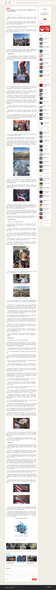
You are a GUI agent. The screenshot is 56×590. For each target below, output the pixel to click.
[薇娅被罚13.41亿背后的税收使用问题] (41, 67)
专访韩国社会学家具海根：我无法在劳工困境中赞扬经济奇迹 (46, 118)
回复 (45, 17)
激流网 (44, 12)
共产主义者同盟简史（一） (46, 145)
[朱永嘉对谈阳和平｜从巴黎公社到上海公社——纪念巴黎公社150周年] (41, 179)
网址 (27, 570)
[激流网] (8, 2)
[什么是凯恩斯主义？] (41, 98)
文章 (43, 17)
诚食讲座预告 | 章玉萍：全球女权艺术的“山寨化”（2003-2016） (46, 196)
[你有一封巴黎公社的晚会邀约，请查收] (41, 213)
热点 (18, 2)
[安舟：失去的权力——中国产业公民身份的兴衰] (41, 110)
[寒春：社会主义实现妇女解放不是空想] (41, 106)
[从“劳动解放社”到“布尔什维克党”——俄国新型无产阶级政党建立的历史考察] (41, 85)
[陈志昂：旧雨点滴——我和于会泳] (41, 170)
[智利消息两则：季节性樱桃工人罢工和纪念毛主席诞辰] (11, 558)
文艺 (32, 2)
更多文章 (45, 19)
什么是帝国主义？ (45, 89)
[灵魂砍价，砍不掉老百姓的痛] (41, 71)
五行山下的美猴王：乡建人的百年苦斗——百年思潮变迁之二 (46, 75)
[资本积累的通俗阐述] (41, 43)
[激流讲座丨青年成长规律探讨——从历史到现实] (41, 205)
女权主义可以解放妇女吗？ (46, 113)
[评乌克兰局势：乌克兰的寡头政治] (41, 55)
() (19, 539)
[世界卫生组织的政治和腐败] (21, 558)
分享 (24, 539)
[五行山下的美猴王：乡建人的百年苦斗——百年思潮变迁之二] (41, 75)
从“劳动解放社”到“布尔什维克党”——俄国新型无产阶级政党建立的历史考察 (46, 85)
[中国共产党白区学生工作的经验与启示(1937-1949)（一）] (41, 166)
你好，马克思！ (45, 50)
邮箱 (17, 570)
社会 (26, 2)
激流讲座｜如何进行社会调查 (46, 183)
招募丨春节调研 (45, 216)
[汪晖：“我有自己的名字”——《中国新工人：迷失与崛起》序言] (41, 123)
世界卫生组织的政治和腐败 (20, 562)
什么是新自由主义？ (45, 93)
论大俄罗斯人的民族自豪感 (46, 101)
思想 (21, 2)
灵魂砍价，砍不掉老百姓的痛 (46, 70)
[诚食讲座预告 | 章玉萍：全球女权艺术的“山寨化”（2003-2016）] (41, 196)
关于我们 (35, 2)
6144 (43, 16)
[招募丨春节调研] (41, 217)
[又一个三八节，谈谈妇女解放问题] (41, 59)
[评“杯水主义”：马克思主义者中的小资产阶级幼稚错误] (41, 47)
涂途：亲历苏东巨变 (45, 149)
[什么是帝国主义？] (41, 90)
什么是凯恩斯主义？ (45, 97)
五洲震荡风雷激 (8, 8)
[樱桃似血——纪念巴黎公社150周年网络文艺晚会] (41, 209)
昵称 (7, 570)
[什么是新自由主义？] (41, 94)
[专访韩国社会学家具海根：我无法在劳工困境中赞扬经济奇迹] (41, 118)
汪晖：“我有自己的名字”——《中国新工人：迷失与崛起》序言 (46, 123)
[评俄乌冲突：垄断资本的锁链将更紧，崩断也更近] (41, 63)
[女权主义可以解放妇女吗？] (41, 114)
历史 (29, 2)
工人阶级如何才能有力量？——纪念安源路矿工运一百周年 (46, 141)
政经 (24, 2)
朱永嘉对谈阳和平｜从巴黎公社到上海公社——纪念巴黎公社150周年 (46, 179)
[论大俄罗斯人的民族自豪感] (41, 102)
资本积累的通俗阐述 (45, 42)
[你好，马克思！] (41, 51)
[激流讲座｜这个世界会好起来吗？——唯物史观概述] (41, 192)
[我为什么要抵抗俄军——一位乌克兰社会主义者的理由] (32, 558)
